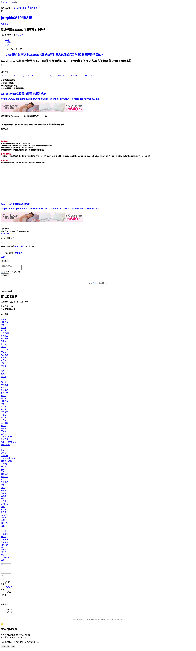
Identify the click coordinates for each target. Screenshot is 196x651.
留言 (23, 246)
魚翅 (3, 388)
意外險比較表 (6, 437)
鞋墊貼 (3, 352)
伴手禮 (3, 366)
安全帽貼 (4, 339)
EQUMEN (5, 557)
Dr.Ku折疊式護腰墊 (8, 442)
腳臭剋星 (4, 322)
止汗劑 (3, 347)
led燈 (3, 507)
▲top (3, 257)
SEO (2, 469)
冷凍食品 (4, 385)
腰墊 (3, 450)
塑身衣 (3, 552)
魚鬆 (3, 368)
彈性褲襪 (4, 523)
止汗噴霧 (4, 349)
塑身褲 (3, 555)
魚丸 (3, 374)
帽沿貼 (3, 398)
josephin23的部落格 (16, 18)
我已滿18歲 (5, 646)
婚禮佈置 (4, 477)
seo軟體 (4, 464)
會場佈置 (4, 479)
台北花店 (4, 482)
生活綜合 (19, 35)
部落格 (8, 42)
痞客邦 (18, 246)
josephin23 (5, 234)
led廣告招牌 (5, 504)
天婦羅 (3, 377)
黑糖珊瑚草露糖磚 (8, 458)
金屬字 (3, 501)
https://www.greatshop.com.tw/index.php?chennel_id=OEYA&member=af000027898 (50, 98)
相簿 (7, 40)
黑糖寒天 (4, 456)
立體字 (3, 496)
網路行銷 (4, 545)
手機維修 (4, 534)
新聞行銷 (4, 550)
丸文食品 (4, 355)
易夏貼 (3, 341)
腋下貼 (3, 344)
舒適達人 (4, 542)
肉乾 (3, 371)
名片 (7, 45)
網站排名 (4, 467)
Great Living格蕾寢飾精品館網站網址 (23, 93)
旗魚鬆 (3, 360)
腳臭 (3, 325)
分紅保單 (4, 439)
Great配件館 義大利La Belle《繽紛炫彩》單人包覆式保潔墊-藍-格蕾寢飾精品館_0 (54, 54)
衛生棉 (3, 537)
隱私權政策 (110, 619)
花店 (3, 471)
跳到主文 (4, 24)
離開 (13, 646)
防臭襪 (3, 330)
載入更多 (5, 261)
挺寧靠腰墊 (5, 445)
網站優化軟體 (6, 461)
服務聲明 (119, 619)
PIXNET (81, 619)
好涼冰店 (4, 336)
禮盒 (3, 363)
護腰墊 (3, 453)
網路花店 (4, 474)
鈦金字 (3, 512)
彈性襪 (3, 518)
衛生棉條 (4, 539)
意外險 (3, 434)
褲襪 (3, 520)
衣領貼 (3, 319)
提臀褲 (3, 560)
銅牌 (3, 499)
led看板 (4, 515)
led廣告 (4, 509)
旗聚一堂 (4, 358)
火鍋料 (3, 379)
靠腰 (3, 447)
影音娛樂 (18, 253)
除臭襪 (3, 328)
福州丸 (3, 382)
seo (2, 547)
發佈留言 (5, 275)
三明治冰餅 (5, 333)
